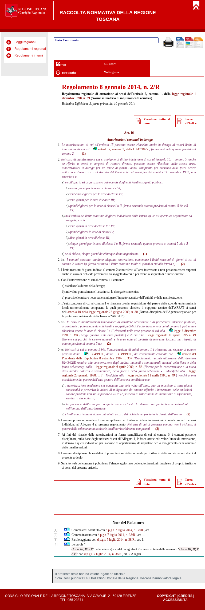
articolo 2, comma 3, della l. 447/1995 (123, 149)
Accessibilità (175, 600)
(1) (84, 153)
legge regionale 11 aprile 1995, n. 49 (151, 375)
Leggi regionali (25, 42)
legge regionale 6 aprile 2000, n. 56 (119, 367)
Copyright (166, 596)
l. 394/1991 (95, 354)
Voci (63, 64)
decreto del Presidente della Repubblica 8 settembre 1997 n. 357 (129, 356)
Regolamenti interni (28, 55)
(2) (183, 264)
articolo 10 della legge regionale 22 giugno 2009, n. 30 (103, 312)
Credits (185, 596)
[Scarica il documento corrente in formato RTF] (180, 47)
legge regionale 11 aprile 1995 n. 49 (172, 335)
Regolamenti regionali (30, 49)
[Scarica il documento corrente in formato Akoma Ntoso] (198, 47)
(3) (157, 429)
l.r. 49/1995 (123, 354)
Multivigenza (111, 72)
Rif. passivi (110, 63)
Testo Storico (69, 72)
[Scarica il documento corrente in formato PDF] (189, 47)
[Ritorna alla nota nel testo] (65, 530)
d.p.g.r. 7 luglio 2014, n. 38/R (124, 530)
